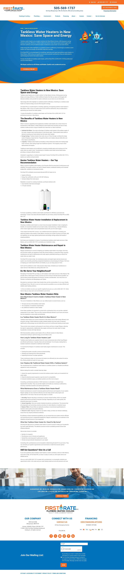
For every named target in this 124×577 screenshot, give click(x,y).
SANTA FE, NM (73, 491)
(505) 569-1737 (103, 2)
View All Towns (62, 496)
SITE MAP (23, 573)
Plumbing (36, 16)
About (73, 16)
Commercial (47, 16)
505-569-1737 (64, 8)
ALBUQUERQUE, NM (36, 489)
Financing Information (110, 11)
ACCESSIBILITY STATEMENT (34, 573)
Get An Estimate (100, 16)
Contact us (62, 522)
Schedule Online (29, 69)
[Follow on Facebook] (51, 536)
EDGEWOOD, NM (89, 489)
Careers (81, 16)
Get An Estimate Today (110, 7)
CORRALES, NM (79, 489)
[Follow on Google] (73, 536)
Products (57, 16)
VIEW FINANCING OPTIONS (91, 522)
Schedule (114, 2)
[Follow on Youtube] (60, 536)
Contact (89, 16)
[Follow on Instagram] (64, 536)
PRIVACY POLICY (46, 573)
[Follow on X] (55, 536)
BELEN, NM (46, 489)
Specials (93, 2)
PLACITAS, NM (52, 491)
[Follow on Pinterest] (68, 536)
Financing (66, 16)
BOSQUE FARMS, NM (67, 489)
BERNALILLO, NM (55, 489)
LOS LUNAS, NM (42, 491)
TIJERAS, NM (83, 491)
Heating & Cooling (24, 16)
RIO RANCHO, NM (63, 491)
